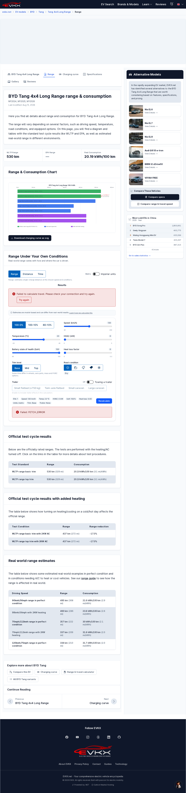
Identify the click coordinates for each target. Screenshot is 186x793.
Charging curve (49, 672)
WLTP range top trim (23, 479)
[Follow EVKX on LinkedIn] (108, 737)
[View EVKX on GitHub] (119, 737)
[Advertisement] (89, 41)
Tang (41, 12)
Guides (108, 764)
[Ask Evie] (178, 785)
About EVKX (65, 764)
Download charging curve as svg (31, 238)
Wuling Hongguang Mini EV (144, 235)
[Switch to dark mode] (172, 4)
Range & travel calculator (80, 672)
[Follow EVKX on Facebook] (66, 737)
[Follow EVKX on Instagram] (87, 737)
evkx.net (6, 12)
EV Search (107, 4)
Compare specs (156, 197)
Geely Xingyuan (139, 230)
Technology (121, 764)
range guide (88, 578)
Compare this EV (22, 672)
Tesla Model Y (139, 240)
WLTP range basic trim (24, 471)
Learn (145, 4)
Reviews (161, 4)
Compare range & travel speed (157, 204)
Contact (96, 764)
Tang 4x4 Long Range (59, 12)
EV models (20, 12)
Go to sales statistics (138, 255)
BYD (32, 12)
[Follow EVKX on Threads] (98, 737)
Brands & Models (128, 4)
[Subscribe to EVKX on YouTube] (77, 737)
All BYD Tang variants (24, 679)
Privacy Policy (82, 764)
